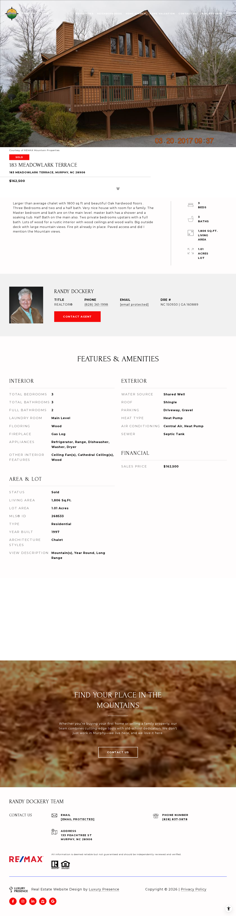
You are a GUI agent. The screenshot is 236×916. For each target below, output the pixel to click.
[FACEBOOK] (13, 901)
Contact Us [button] (118, 752)
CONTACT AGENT (77, 316)
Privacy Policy (193, 889)
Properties (84, 13)
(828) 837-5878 (175, 819)
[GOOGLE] (52, 901)
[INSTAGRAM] (23, 901)
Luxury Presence (104, 889)
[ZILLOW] (42, 901)
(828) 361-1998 (96, 304)
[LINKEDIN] (33, 901)
